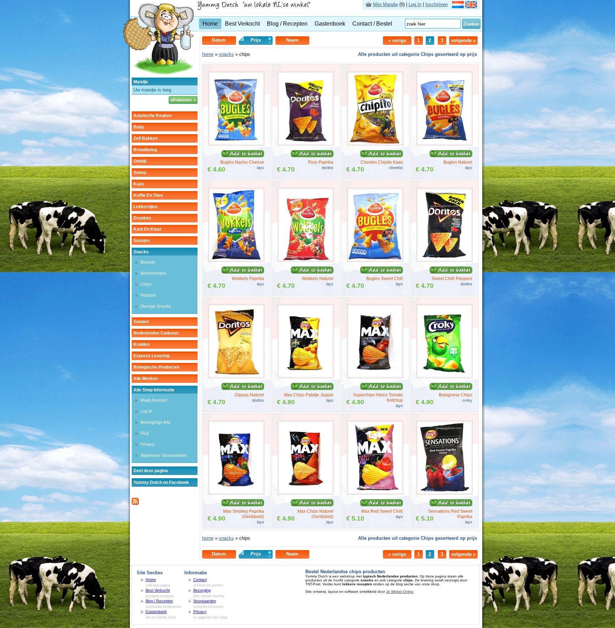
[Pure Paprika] (306, 144)
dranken (142, 218)
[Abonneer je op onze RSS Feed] (135, 503)
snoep (139, 172)
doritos (327, 167)
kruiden (141, 344)
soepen (141, 321)
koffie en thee (148, 195)
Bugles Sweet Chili (384, 278)
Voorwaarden (204, 601)
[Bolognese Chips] (444, 376)
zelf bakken (145, 138)
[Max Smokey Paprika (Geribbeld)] (236, 493)
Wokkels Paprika (248, 278)
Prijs (256, 40)
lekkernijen (145, 206)
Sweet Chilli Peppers (452, 278)
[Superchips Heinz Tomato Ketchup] (375, 376)
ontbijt (140, 161)
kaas (138, 183)
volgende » (463, 40)
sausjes (141, 240)
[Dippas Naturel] (236, 376)
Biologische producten (156, 367)
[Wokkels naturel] (306, 260)
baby (138, 127)
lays (260, 167)
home (208, 54)
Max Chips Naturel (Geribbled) (315, 514)
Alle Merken (145, 378)
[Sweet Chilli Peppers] (444, 260)
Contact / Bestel (372, 24)
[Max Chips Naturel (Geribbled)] (306, 493)
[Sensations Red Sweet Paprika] (444, 493)
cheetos (396, 167)
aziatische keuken (152, 115)
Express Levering (151, 355)
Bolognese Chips (455, 394)
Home (210, 24)
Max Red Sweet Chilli (382, 511)
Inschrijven (436, 4)
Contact (200, 579)
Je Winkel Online (400, 591)
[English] (471, 6)
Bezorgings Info (155, 422)
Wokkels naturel (317, 278)
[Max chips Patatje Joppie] (306, 376)
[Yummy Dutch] (158, 76)
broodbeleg (145, 149)
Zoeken (471, 24)
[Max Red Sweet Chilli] (375, 493)
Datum (219, 40)
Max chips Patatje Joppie (308, 394)
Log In (415, 4)
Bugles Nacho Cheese (242, 162)
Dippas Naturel (249, 394)
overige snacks (155, 306)
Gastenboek (330, 24)
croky (467, 400)
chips (146, 284)
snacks (141, 251)
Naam (292, 40)
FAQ (144, 433)
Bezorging (202, 590)
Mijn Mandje (385, 4)
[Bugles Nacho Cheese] (236, 144)
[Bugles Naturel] (444, 144)
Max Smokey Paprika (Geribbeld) (243, 514)
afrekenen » (183, 99)
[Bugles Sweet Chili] (375, 260)
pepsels (148, 295)
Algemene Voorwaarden (163, 455)
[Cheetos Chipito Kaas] (375, 144)
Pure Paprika (320, 162)
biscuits (147, 262)
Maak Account (153, 400)
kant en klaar (147, 229)
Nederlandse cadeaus (156, 333)
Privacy (147, 444)
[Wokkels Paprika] (236, 260)
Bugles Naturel (457, 162)
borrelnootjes (153, 273)
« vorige (397, 40)
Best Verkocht (242, 24)
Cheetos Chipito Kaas (382, 162)
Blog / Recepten (287, 24)
